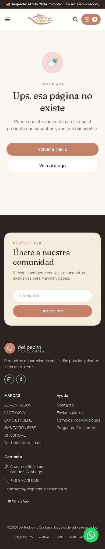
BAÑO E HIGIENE (18, 420)
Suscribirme (52, 310)
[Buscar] (75, 19)
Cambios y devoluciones (78, 420)
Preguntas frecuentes (76, 427)
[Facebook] (21, 379)
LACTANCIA (14, 412)
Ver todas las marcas (22, 442)
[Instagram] (9, 379)
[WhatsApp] (91, 535)
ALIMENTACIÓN (18, 405)
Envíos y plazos (70, 412)
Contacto (65, 405)
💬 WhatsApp (18, 501)
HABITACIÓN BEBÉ (20, 427)
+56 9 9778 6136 (25, 480)
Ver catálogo (52, 166)
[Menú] (7, 19)
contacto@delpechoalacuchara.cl (36, 488)
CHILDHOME (15, 435)
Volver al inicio (52, 149)
